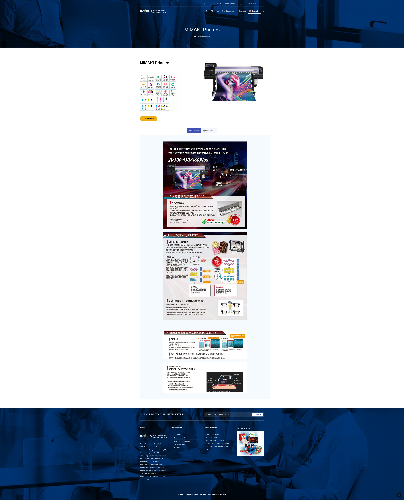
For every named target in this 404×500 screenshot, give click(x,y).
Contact (177, 448)
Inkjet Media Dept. (180, 438)
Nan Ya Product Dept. (182, 441)
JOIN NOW (257, 414)
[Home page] (195, 36)
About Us (177, 435)
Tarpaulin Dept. (179, 444)
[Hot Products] (250, 443)
